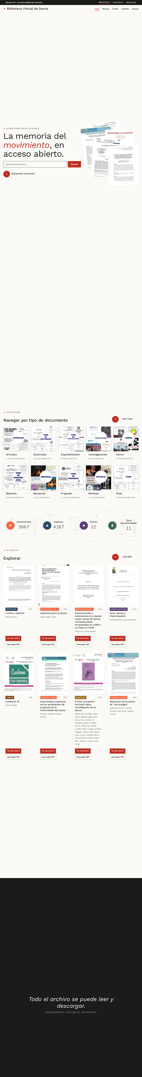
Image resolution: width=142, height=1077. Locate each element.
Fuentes (125, 9)
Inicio (97, 9)
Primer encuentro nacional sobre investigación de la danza (85, 706)
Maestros (131, 2)
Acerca (135, 9)
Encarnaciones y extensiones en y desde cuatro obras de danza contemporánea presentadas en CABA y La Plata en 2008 (88, 620)
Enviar (115, 9)
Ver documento (13, 638)
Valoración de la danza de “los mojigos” (122, 703)
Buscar (106, 9)
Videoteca (118, 2)
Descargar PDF (13, 644)
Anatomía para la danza (53, 613)
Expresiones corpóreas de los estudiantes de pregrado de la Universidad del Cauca (53, 706)
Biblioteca (104, 2)
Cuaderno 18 (12, 701)
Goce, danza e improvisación (117, 614)
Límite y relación (14, 613)
